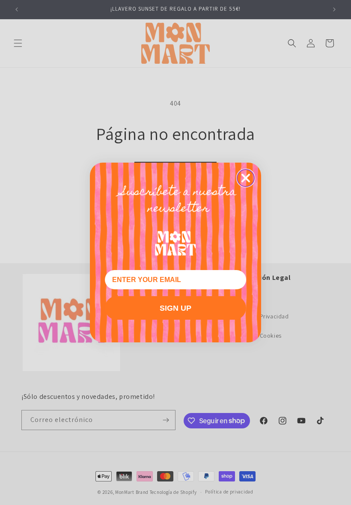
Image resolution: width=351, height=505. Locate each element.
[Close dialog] (245, 178)
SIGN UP (175, 308)
